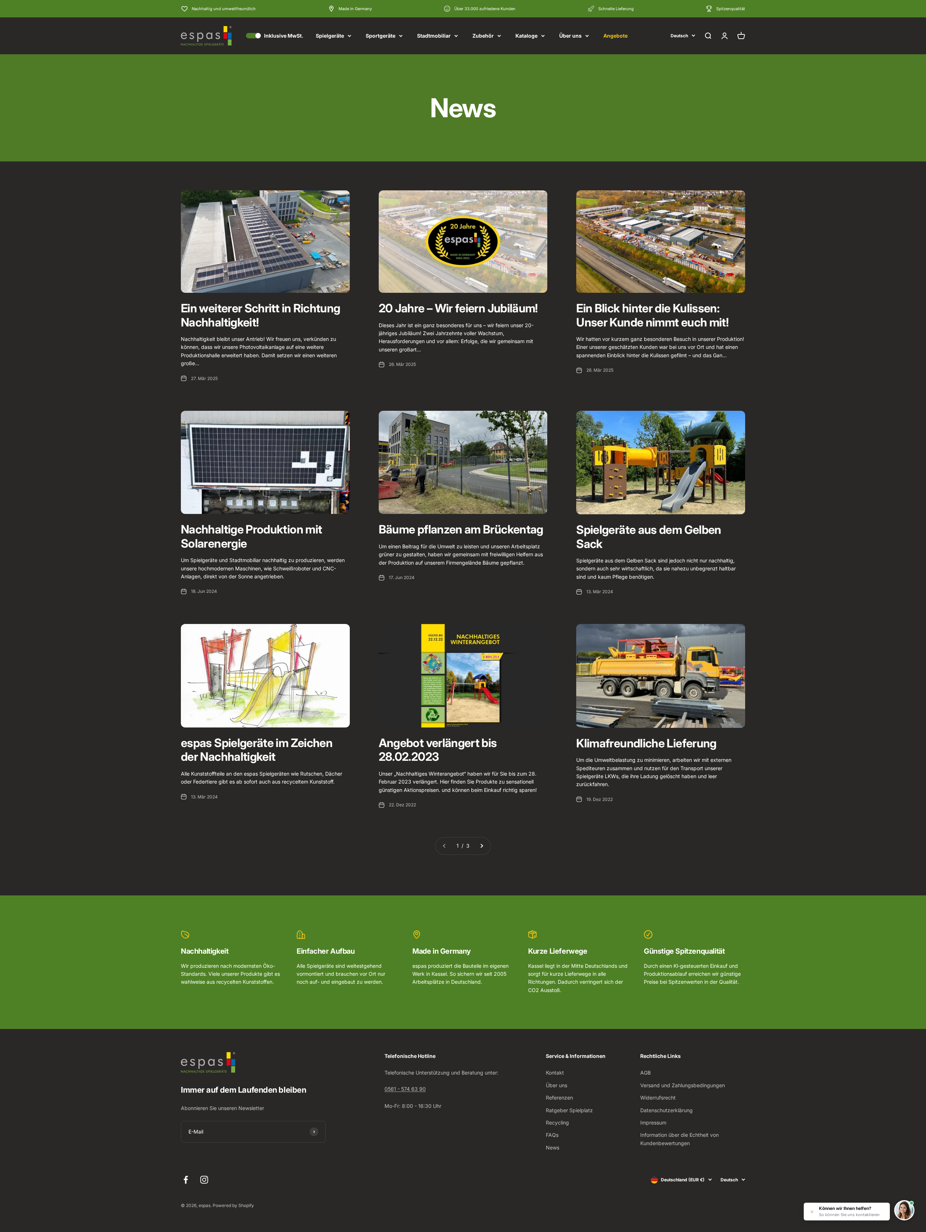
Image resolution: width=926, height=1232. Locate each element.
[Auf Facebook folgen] (186, 1180)
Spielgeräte (330, 36)
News (552, 1147)
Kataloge (526, 36)
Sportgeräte (380, 36)
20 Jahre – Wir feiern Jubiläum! (458, 308)
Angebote (615, 36)
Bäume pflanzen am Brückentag (461, 529)
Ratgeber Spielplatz (569, 1110)
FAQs (552, 1135)
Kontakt (555, 1072)
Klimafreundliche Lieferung (646, 743)
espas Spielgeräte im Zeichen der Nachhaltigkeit (256, 750)
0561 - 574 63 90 (405, 1089)
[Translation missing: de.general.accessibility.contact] (904, 1210)
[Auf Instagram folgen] (204, 1180)
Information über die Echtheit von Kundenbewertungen (679, 1139)
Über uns (570, 36)
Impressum (653, 1122)
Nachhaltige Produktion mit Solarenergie (251, 536)
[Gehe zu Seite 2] (481, 845)
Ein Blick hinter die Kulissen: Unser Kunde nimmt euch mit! (652, 315)
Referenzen (559, 1097)
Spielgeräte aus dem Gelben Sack (648, 536)
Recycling (557, 1122)
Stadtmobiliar (434, 36)
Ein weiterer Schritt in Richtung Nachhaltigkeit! (260, 315)
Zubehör (483, 36)
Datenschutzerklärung (666, 1110)
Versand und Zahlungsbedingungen (682, 1085)
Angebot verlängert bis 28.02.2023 (438, 750)
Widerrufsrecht (658, 1097)
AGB (645, 1072)
